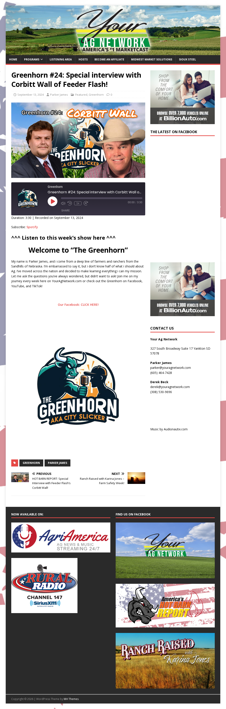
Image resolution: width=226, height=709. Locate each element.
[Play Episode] (52, 201)
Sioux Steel (187, 59)
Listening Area (61, 59)
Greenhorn (96, 95)
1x (77, 203)
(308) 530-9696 (161, 392)
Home (13, 59)
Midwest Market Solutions (151, 59)
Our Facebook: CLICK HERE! (78, 304)
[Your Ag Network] (113, 52)
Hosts (83, 59)
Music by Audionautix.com (169, 429)
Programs (31, 59)
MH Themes (71, 699)
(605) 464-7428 (161, 373)
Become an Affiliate (109, 59)
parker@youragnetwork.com (170, 368)
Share (65, 210)
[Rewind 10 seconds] (70, 203)
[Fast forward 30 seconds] (86, 203)
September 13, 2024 (30, 95)
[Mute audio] (63, 203)
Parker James (59, 95)
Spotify (32, 227)
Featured (81, 95)
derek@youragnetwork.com (170, 387)
